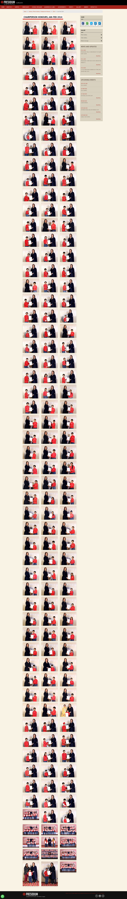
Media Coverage (84, 40)
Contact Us (93, 7)
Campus (17, 7)
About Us (9, 7)
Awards (86, 7)
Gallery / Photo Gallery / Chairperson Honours (39, 11)
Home (2, 7)
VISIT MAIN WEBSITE (100, 893)
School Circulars (37, 7)
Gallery (78, 7)
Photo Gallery (84, 34)
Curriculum (25, 7)
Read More (98, 55)
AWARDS (82, 893)
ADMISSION (94, 893)
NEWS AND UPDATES (89, 46)
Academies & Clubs (49, 7)
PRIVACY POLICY (69, 893)
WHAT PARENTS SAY (76, 893)
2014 (54, 11)
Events (71, 7)
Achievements (62, 7)
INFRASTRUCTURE (87, 893)
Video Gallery (84, 37)
